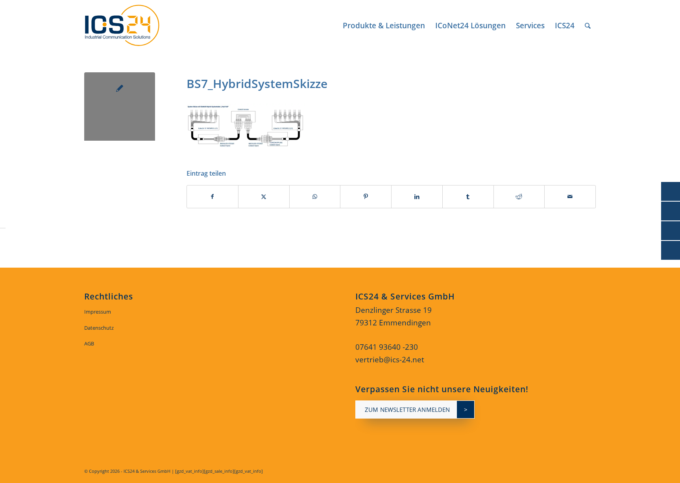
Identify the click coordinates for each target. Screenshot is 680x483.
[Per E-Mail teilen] (570, 196)
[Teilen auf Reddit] (519, 196)
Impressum (97, 311)
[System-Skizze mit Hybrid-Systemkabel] (119, 107)
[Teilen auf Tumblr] (468, 196)
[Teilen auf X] (263, 196)
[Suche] (588, 25)
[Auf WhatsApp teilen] (315, 196)
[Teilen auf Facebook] (212, 196)
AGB (89, 343)
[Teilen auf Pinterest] (365, 196)
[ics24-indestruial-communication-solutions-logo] (131, 25)
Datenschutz (99, 327)
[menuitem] (384, 25)
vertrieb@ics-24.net (389, 359)
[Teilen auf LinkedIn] (417, 196)
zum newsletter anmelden (407, 409)
